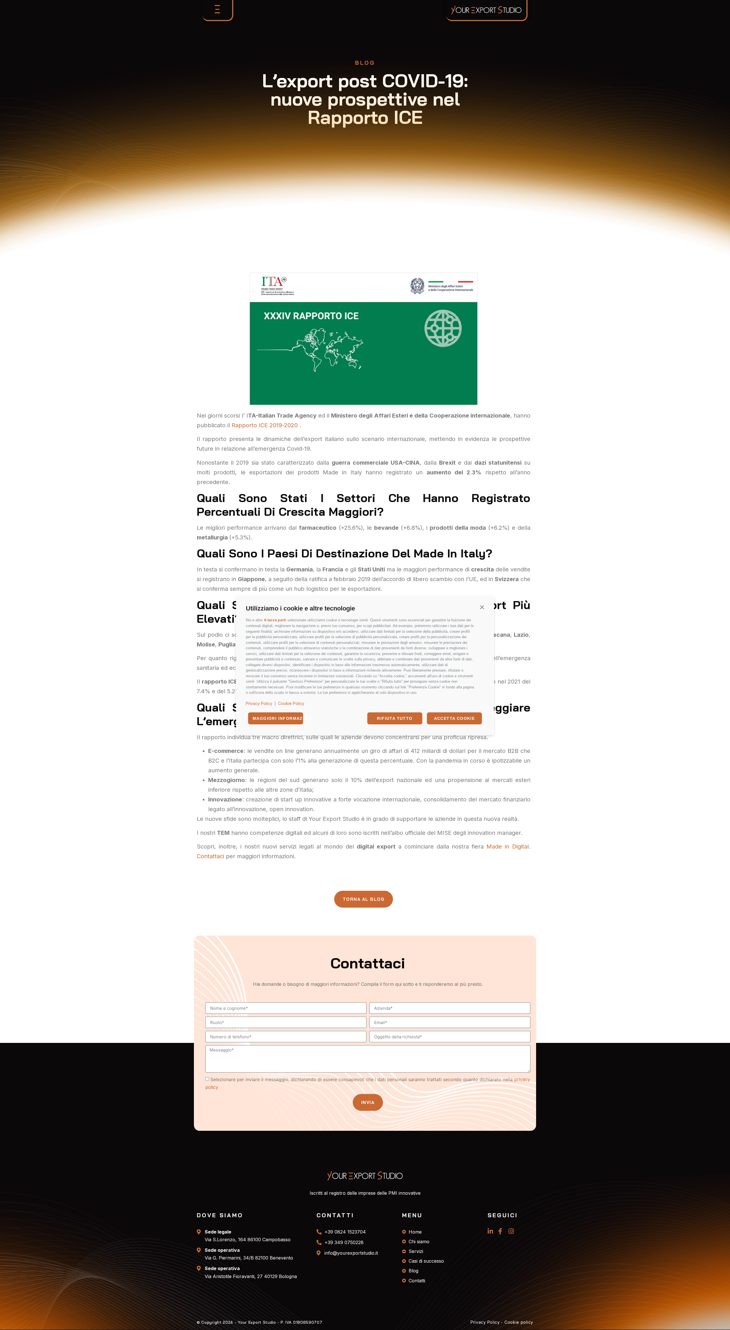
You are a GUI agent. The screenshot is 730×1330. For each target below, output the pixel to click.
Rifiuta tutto (394, 718)
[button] (482, 607)
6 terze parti (275, 620)
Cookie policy (518, 1322)
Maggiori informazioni (278, 718)
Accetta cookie (454, 718)
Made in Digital (507, 846)
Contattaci (210, 856)
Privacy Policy (259, 703)
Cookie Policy (291, 703)
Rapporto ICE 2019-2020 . (266, 425)
